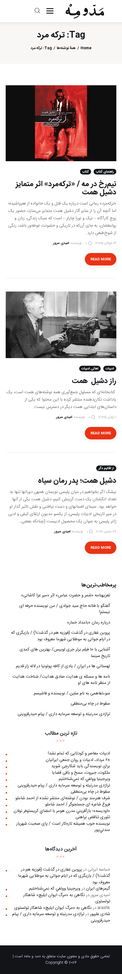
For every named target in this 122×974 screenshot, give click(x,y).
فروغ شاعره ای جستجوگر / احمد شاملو (77, 804)
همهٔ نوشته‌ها (66, 48)
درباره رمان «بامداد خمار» (88, 622)
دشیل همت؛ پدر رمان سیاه (77, 481)
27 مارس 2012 (106, 531)
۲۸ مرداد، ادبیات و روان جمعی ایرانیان (78, 760)
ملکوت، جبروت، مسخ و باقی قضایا (81, 772)
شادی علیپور (100, 914)
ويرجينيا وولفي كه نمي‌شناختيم (84, 778)
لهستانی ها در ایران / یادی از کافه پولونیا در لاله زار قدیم (63, 666)
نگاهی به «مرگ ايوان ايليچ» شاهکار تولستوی (66, 898)
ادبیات (110, 368)
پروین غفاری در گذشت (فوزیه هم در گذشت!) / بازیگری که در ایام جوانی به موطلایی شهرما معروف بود (60, 636)
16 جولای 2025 (105, 243)
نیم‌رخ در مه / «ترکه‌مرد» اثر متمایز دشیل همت (66, 188)
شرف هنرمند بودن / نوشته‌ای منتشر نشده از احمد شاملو (62, 798)
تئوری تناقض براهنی (92, 817)
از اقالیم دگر (106, 468)
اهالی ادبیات (89, 368)
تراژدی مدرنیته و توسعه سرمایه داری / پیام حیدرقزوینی (64, 714)
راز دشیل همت (94, 381)
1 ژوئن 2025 (107, 417)
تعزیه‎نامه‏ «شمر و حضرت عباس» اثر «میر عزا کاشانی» (65, 595)
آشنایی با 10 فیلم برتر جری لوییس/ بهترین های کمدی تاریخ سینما (65, 653)
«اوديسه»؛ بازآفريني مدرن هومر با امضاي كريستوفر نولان (62, 810)
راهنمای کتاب (105, 172)
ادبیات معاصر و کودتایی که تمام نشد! (79, 753)
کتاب (85, 172)
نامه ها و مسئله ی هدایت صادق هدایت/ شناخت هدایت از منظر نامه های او (61, 680)
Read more (101, 259)
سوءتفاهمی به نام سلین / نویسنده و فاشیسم (72, 693)
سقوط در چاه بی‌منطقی (90, 703)
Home (86, 48)
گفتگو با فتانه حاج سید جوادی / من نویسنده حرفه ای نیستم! (64, 609)
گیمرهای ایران (98, 888)
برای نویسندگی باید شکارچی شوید (80, 766)
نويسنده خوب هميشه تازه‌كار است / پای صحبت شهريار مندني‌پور (63, 827)
